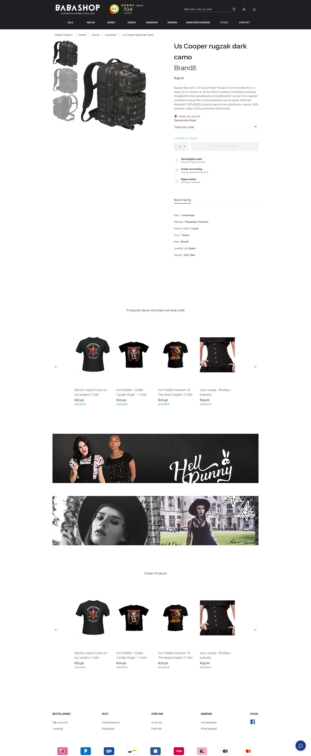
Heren (132, 22)
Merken (172, 22)
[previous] (57, 366)
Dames (111, 22)
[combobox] (216, 128)
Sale (70, 22)
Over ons (157, 714)
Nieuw (91, 22)
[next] (254, 366)
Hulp (105, 714)
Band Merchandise (198, 22)
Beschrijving (182, 200)
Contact (244, 22)
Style (224, 22)
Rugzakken (111, 35)
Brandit (95, 35)
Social (254, 714)
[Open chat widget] (300, 745)
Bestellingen (61, 714)
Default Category (64, 35)
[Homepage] (77, 9)
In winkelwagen (224, 146)
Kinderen (152, 22)
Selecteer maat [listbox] (184, 127)
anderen (206, 714)
